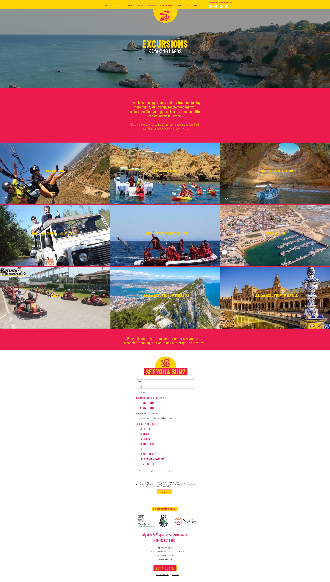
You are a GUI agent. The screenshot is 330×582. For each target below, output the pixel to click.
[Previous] (14, 44)
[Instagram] (210, 6)
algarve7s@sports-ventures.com (221, 2)
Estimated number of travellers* (147, 413)
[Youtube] (226, 6)
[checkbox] (6, 199)
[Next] (315, 44)
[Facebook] (215, 6)
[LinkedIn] (221, 6)
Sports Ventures (162, 574)
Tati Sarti (175, 574)
